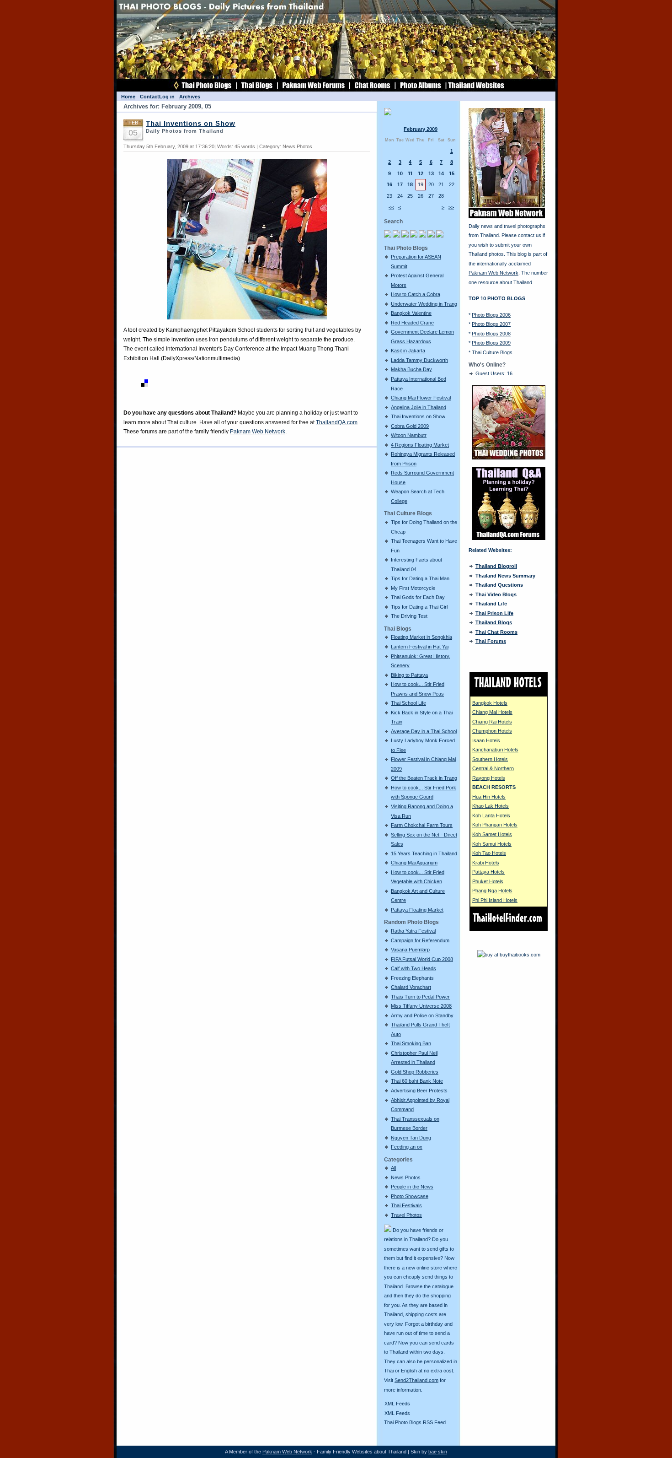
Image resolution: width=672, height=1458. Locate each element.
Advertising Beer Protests (419, 1090)
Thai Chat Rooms (496, 632)
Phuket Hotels (487, 881)
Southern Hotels (490, 759)
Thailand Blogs (493, 622)
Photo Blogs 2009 (491, 343)
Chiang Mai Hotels (492, 712)
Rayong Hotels (488, 778)
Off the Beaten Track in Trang (424, 778)
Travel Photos (406, 1215)
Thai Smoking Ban (411, 1043)
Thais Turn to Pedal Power (420, 996)
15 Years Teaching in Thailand (424, 853)
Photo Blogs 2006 (491, 315)
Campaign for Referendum (420, 940)
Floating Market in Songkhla (421, 637)
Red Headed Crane (412, 322)
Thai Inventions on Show (418, 416)
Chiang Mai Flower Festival (421, 397)
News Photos (406, 1177)
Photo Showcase (409, 1196)
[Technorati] (135, 385)
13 (431, 173)
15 (451, 173)
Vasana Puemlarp (410, 949)
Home (128, 96)
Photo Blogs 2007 (491, 324)
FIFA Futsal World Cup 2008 (422, 959)
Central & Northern (493, 768)
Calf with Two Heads (413, 968)
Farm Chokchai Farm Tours (422, 825)
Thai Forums (490, 641)
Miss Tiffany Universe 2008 (421, 1006)
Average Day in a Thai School (424, 731)
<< (391, 207)
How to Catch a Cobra (415, 294)
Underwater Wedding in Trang (424, 304)
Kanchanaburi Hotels (495, 749)
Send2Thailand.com (416, 1380)
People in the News (412, 1186)
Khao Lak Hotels (490, 806)
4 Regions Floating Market (420, 445)
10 (400, 173)
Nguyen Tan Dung (411, 1137)
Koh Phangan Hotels (494, 824)
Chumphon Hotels (492, 731)
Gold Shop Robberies (414, 1072)
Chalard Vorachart (411, 987)
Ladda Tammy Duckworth (419, 360)
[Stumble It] (127, 385)
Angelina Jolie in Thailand (418, 407)
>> (451, 207)
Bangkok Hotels (489, 703)
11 (410, 173)
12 (420, 173)
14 (441, 173)
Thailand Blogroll (496, 566)
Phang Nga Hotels (492, 890)
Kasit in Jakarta (408, 350)
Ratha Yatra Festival (413, 931)
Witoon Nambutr (409, 435)
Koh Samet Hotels (492, 834)
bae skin (437, 1451)
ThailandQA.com (336, 422)
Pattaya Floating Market (417, 910)
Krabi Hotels (485, 862)
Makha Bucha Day (411, 369)
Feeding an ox (406, 1147)
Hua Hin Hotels (489, 796)
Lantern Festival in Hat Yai (419, 646)
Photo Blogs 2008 (491, 333)
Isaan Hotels (486, 740)
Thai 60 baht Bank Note (417, 1081)
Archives (189, 96)
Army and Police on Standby (422, 1015)
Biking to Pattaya (409, 675)
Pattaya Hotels (488, 872)
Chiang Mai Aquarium (414, 862)
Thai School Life (408, 703)
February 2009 (420, 129)
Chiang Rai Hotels (492, 721)
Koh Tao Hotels (489, 853)
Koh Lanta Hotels (491, 815)
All (393, 1168)
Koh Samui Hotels (492, 844)
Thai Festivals (406, 1205)
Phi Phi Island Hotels (494, 900)
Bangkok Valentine (411, 313)
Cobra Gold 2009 (410, 426)
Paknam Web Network (257, 431)
